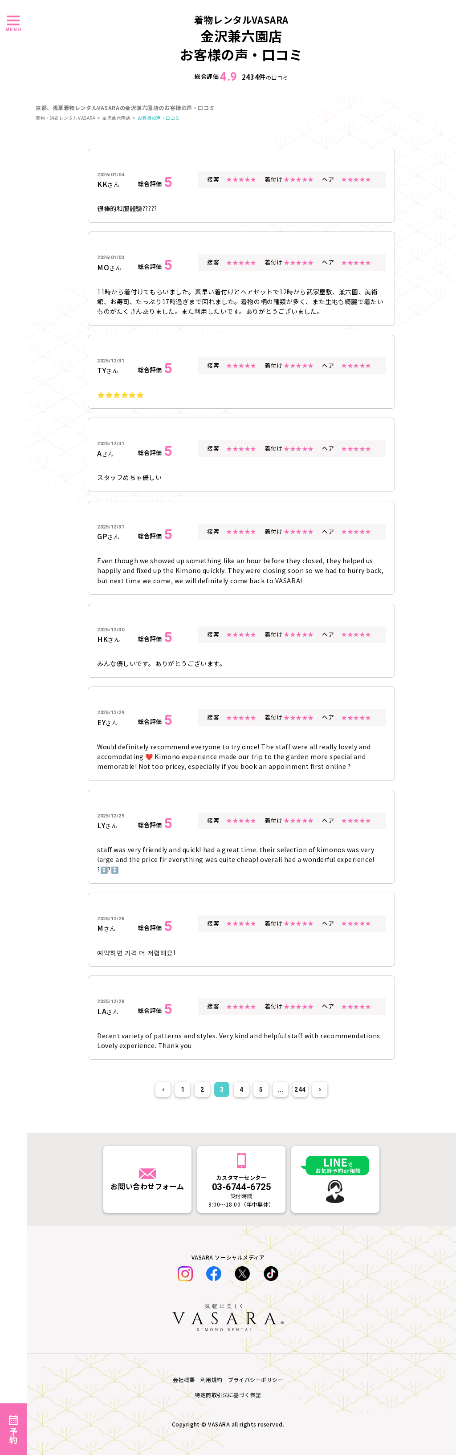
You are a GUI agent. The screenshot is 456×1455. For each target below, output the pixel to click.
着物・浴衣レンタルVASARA (65, 117)
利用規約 (211, 1379)
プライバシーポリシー (256, 1379)
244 (300, 1089)
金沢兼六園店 (116, 117)
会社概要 (184, 1379)
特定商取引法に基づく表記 (228, 1394)
